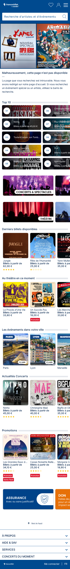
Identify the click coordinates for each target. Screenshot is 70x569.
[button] (35, 523)
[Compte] (59, 5)
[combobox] (31, 16)
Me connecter (51, 563)
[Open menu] (65, 5)
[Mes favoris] (51, 4)
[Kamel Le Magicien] (18, 46)
